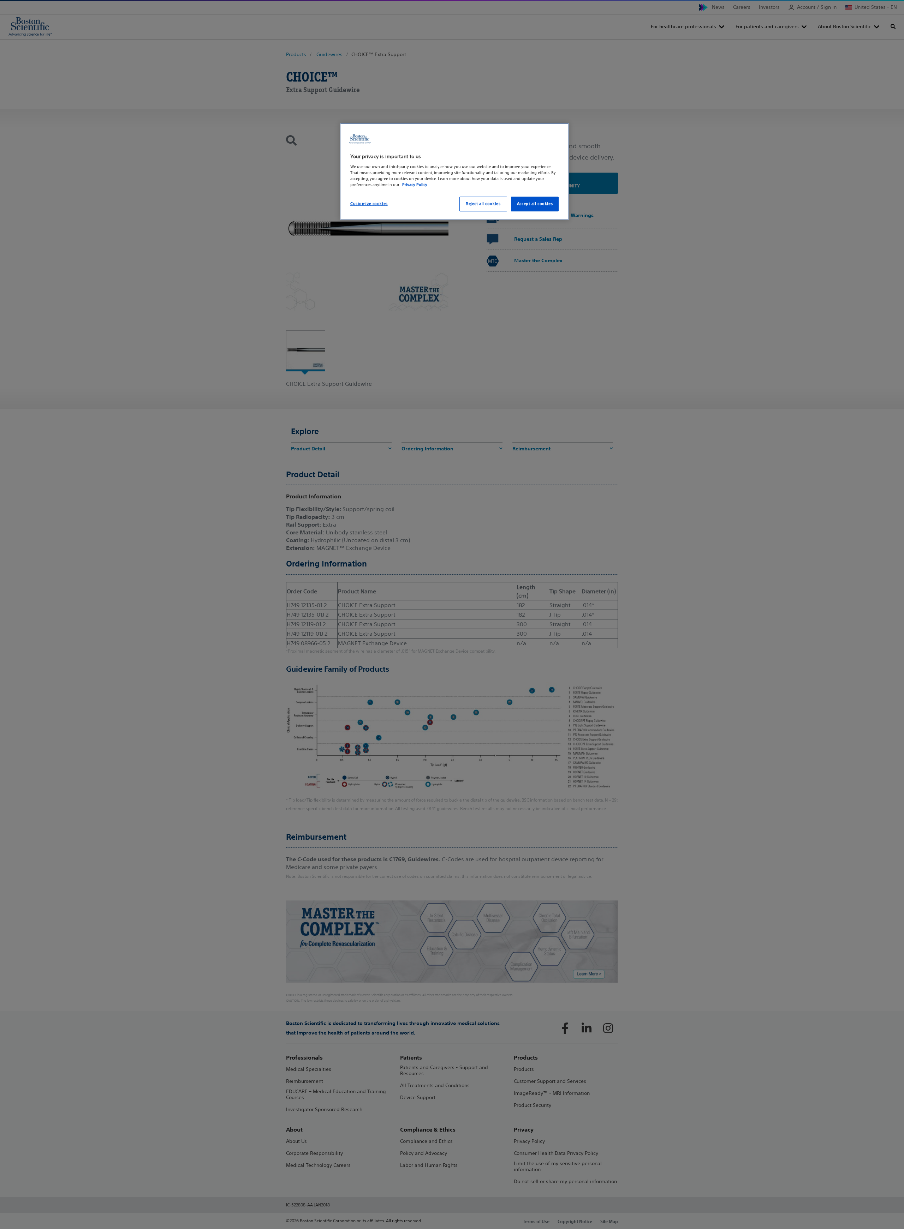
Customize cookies (369, 203)
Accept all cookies (535, 203)
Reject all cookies (483, 203)
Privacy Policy (414, 184)
